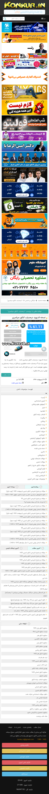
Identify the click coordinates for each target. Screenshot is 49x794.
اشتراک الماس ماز (42, 698)
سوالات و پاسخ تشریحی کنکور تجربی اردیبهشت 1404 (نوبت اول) (25, 513)
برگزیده (42, 418)
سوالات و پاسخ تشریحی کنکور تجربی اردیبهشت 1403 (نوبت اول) (25, 491)
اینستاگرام (24, 774)
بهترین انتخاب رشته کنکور (39, 668)
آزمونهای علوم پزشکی (38, 404)
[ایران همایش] (24, 282)
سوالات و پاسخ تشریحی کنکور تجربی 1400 (32, 517)
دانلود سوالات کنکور (39, 441)
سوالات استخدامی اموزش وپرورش (37, 683)
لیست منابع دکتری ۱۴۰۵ (40, 631)
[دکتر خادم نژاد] (24, 205)
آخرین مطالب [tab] (36, 548)
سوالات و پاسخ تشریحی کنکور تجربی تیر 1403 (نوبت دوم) (27, 520)
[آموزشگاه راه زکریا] (24, 292)
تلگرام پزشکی (25, 745)
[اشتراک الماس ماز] (24, 190)
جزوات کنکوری (40, 431)
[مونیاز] (24, 159)
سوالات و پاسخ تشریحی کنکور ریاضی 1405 (32, 556)
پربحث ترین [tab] (11, 487)
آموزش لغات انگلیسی (41, 639)
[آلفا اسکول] (24, 76)
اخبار (43, 407)
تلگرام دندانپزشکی (24, 751)
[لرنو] (24, 107)
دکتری (43, 452)
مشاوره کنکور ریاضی (41, 650)
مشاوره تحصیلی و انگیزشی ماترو (37, 712)
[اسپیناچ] (24, 136)
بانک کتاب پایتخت (41, 716)
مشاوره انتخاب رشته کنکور (39, 679)
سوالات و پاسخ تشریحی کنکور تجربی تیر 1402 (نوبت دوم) (27, 531)
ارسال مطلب (37, 727)
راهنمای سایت (27, 727)
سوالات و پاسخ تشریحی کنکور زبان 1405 (33, 563)
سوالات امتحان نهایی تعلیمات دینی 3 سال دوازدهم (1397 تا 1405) (25, 509)
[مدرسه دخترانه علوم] (24, 267)
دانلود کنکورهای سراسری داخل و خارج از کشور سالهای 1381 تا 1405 (25, 495)
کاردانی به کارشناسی (38, 472)
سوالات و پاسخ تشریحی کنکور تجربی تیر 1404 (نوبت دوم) (27, 506)
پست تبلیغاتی (40, 424)
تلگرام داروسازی (24, 757)
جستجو (5, 18)
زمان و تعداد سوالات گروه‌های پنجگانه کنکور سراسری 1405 (27, 582)
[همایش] (24, 174)
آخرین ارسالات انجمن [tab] (12, 548)
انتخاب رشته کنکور (39, 414)
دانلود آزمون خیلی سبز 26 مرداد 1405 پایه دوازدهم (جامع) (28, 600)
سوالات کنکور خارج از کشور (36, 465)
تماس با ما (17, 727)
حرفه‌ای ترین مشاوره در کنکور (38, 709)
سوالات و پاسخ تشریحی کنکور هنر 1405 (33, 567)
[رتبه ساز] (24, 48)
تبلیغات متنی (23, 624)
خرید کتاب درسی (42, 665)
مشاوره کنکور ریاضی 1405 (39, 705)
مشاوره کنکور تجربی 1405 (39, 661)
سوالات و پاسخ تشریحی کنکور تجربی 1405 (32, 552)
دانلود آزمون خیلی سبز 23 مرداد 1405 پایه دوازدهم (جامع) (28, 603)
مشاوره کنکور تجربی (41, 690)
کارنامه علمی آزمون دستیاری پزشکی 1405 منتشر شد (29, 611)
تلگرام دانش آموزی (24, 762)
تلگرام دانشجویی (24, 768)
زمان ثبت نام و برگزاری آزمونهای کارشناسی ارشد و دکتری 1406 (26, 607)
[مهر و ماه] (24, 27)
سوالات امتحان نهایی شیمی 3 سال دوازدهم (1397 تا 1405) (27, 543)
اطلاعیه (42, 411)
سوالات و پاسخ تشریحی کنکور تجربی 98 (33, 528)
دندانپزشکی (41, 455)
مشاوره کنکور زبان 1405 (40, 628)
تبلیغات (10, 727)
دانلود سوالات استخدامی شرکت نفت (36, 694)
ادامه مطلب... (6, 375)
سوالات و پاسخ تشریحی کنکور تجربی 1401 (32, 535)
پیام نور (42, 428)
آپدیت (43, 397)
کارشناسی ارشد (40, 475)
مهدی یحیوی (43, 676)
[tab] (24, 393)
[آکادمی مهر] (24, 251)
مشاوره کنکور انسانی (41, 687)
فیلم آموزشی (41, 469)
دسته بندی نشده (17, 383)
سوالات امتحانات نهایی (38, 458)
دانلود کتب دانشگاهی (38, 445)
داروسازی (42, 435)
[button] (45, 18)
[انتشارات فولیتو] (24, 122)
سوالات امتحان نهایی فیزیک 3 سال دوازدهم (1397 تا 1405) (27, 524)
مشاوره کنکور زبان (42, 643)
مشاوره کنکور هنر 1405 (40, 653)
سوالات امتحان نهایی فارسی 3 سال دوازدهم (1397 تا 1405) (27, 539)
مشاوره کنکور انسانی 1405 (39, 672)
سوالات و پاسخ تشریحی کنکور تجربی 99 (33, 498)
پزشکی (43, 421)
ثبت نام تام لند (42, 657)
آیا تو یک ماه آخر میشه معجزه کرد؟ (34, 502)
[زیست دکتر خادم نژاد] (24, 64)
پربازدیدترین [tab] (35, 487)
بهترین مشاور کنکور (41, 646)
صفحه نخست (42, 300)
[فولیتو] (24, 55)
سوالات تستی (40, 462)
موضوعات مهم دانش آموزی (36, 479)
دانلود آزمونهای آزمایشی (37, 438)
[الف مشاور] (24, 220)
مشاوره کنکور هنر (42, 635)
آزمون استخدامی (39, 401)
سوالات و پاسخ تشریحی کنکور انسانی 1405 (32, 560)
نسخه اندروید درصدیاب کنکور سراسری (28, 317)
